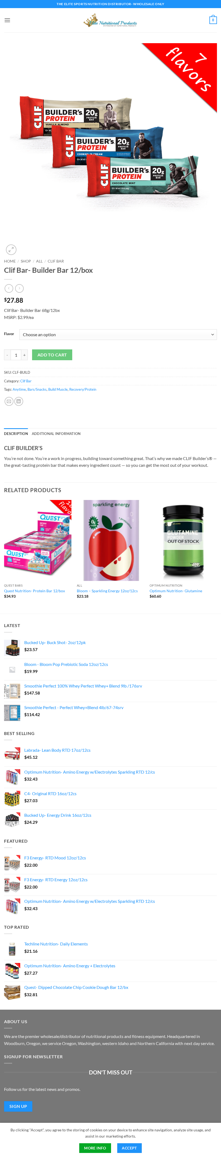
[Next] (217, 556)
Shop (26, 261)
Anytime (19, 389)
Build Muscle (58, 389)
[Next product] (9, 288)
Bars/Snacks (37, 389)
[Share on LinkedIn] (18, 401)
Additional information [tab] (56, 433)
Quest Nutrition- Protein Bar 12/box (34, 590)
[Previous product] (19, 288)
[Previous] (4, 556)
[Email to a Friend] (9, 401)
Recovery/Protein (82, 389)
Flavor (9, 334)
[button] (7, 20)
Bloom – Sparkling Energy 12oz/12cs (107, 590)
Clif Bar (56, 261)
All (39, 261)
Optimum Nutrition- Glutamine (176, 590)
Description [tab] (16, 433)
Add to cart (52, 354)
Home (10, 261)
